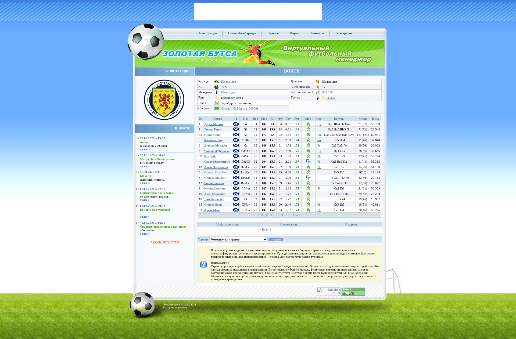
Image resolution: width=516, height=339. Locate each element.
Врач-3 (266, 229)
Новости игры (207, 33)
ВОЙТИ (292, 71)
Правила (273, 33)
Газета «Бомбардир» (242, 33)
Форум (294, 33)
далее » (145, 149)
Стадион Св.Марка (233, 108)
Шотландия (228, 81)
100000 (252, 108)
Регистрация (343, 33)
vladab (331, 98)
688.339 (327, 92)
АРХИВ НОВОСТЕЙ (164, 242)
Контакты (317, 33)
